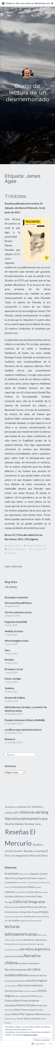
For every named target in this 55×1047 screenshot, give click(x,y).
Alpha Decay (11, 878)
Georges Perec (17, 916)
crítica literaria (18, 887)
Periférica (33, 996)
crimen (42, 882)
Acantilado (11, 873)
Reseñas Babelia (14, 823)
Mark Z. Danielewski (21, 944)
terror (47, 1014)
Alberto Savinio (24, 874)
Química (9, 688)
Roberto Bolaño (26, 1005)
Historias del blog (34, 812)
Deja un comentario (17, 549)
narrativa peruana (13, 990)
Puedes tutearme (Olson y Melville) (25, 720)
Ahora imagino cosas (16, 640)
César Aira (33, 891)
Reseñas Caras (33, 823)
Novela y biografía (20, 996)
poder (41, 996)
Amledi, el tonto (14, 631)
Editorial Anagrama (29, 901)
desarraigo (43, 892)
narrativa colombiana (28, 963)
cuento (38, 887)
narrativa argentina (34, 949)
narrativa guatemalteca (15, 980)
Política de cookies (30, 1035)
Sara (7, 650)
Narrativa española (15, 969)
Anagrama (41, 878)
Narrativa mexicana (30, 985)
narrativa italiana (11, 986)
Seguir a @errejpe (13, 566)
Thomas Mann (10, 1019)
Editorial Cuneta (11, 907)
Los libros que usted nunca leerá (23, 729)
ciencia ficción (33, 882)
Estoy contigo (13, 678)
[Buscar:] (20, 754)
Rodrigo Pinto (14, 545)
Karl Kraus (30, 921)
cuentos (10, 891)
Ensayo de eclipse (15, 697)
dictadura (9, 896)
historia (39, 916)
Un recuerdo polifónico (18, 602)
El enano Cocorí (14, 669)
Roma (12, 1010)
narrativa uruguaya (30, 991)
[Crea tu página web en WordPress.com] (27, 3)
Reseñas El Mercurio (36, 545)
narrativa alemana (12, 950)
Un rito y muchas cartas (18, 612)
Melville (32, 944)
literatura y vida (31, 939)
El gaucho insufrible (16, 621)
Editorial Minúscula (28, 907)
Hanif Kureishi (29, 916)
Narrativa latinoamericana (26, 818)
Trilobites (15, 196)
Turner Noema (23, 1018)
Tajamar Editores (34, 1014)
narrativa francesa (37, 975)
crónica (30, 886)
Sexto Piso (18, 1014)
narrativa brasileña (14, 956)
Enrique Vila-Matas (29, 911)
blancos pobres (22, 882)
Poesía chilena (12, 1000)
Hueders (16, 920)
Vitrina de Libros (38, 855)
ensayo (44, 911)
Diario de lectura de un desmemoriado (27, 92)
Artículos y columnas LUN (18, 806)
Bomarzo (10, 739)
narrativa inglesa (36, 980)
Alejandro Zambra (39, 873)
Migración (40, 944)
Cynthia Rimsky (21, 892)
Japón (23, 920)
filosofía (8, 916)
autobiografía (10, 882)
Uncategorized (19, 855)
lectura (38, 920)
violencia (35, 1018)
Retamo (9, 659)
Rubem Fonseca (21, 1009)
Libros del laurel (17, 940)
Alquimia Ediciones (27, 878)
